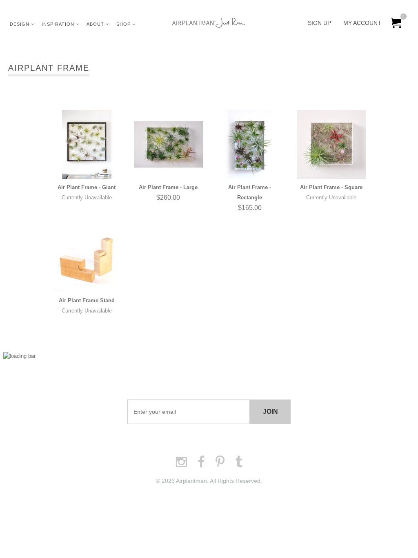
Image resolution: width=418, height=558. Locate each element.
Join (270, 411)
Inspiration (59, 24)
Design (20, 24)
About (96, 24)
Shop (124, 24)
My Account (362, 23)
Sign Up (319, 23)
